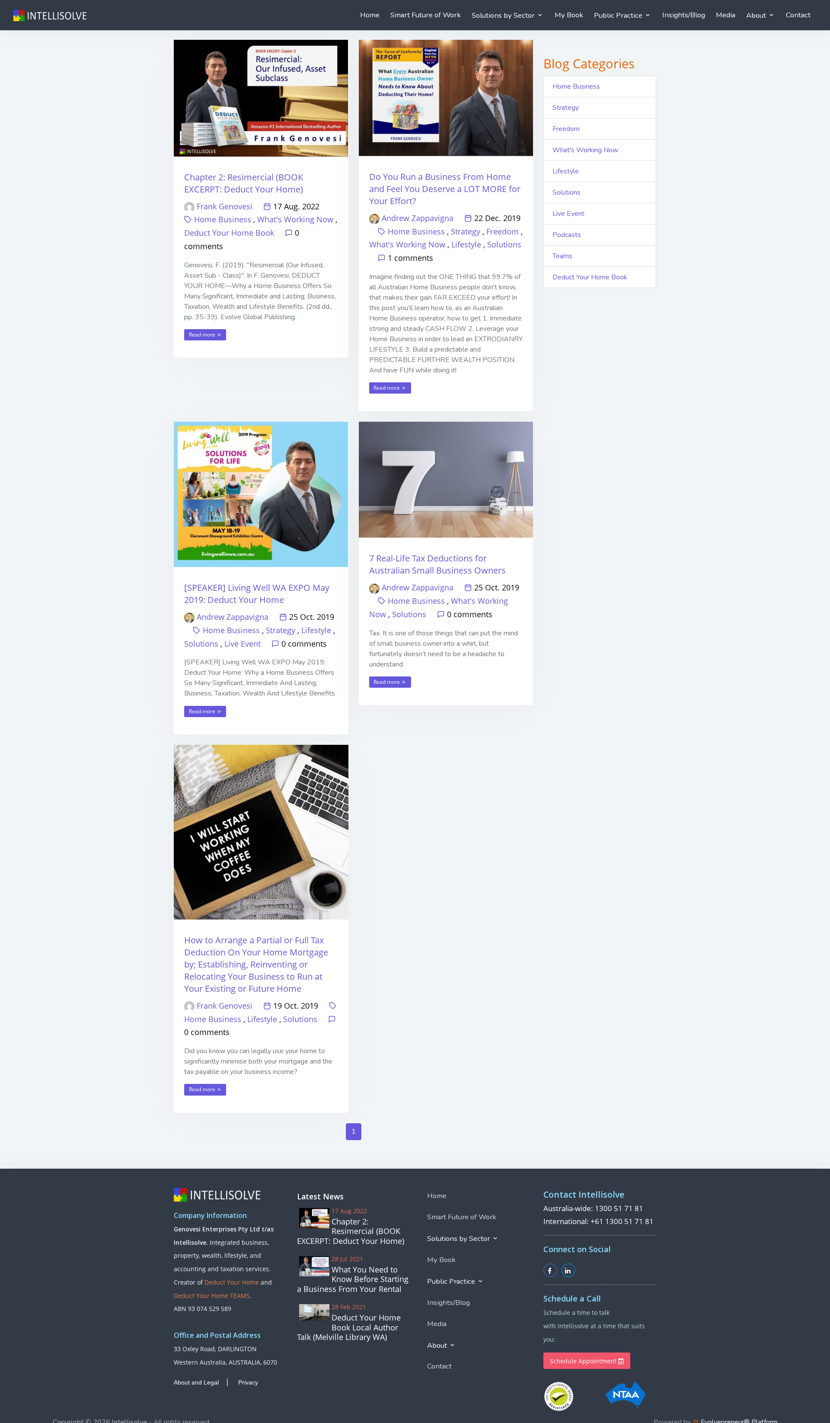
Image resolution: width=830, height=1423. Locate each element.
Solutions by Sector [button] (504, 15)
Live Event (242, 643)
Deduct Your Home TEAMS (212, 1296)
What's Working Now (295, 219)
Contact (798, 15)
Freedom (502, 231)
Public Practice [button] (619, 15)
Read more (203, 334)
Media (725, 15)
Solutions (504, 244)
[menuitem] (370, 15)
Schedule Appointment (584, 1361)
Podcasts (566, 235)
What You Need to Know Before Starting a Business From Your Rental (353, 1279)
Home (370, 15)
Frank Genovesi (225, 206)
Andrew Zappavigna (418, 218)
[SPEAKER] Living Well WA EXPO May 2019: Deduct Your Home (256, 594)
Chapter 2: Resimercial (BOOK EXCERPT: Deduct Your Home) (243, 183)
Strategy (465, 231)
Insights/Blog (683, 15)
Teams (562, 256)
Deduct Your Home (231, 1282)
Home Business (222, 219)
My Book (569, 15)
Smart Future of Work (425, 15)
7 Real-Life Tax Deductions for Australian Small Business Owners (437, 564)
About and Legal (196, 1382)
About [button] (757, 15)
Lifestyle (466, 244)
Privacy (248, 1382)
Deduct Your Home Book (229, 233)
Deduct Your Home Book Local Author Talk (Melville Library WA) (349, 1327)
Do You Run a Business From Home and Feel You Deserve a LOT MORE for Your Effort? (444, 189)
